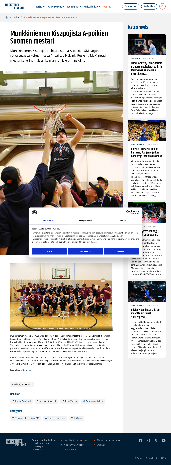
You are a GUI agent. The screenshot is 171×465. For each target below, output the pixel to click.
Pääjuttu (78, 418)
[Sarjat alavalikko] (43, 7)
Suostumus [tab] (48, 220)
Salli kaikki (121, 251)
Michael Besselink (48, 401)
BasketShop (149, 6)
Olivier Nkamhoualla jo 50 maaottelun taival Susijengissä (145, 313)
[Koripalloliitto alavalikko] (99, 7)
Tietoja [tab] (123, 220)
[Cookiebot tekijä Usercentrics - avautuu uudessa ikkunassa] (128, 212)
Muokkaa (84, 251)
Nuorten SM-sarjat (56, 418)
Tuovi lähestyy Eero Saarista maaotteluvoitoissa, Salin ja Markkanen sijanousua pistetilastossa (146, 69)
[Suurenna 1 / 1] (109, 266)
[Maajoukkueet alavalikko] (63, 7)
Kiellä (49, 251)
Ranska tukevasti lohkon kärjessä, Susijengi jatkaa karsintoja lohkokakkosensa (146, 152)
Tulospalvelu (130, 6)
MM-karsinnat (137, 144)
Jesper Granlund (23, 401)
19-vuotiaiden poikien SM (27, 418)
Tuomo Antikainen (94, 401)
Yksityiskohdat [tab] (85, 220)
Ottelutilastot (27, 370)
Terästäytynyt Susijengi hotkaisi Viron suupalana (144, 233)
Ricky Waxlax (71, 401)
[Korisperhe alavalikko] (80, 7)
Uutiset (16, 17)
